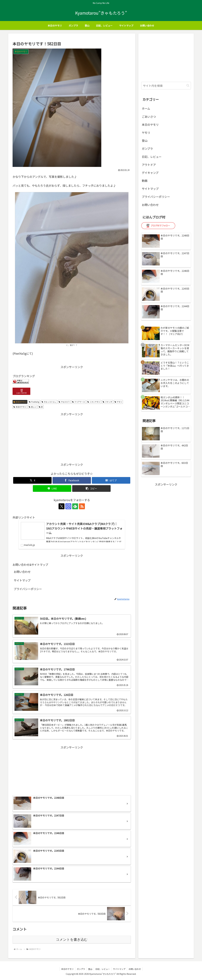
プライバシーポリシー (28, 589)
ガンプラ (147, 148)
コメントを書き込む (72, 939)
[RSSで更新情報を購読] (82, 506)
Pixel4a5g (35, 402)
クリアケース (79, 402)
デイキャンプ (150, 173)
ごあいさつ (149, 117)
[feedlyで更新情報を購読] (75, 506)
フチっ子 (108, 402)
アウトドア (149, 165)
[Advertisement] (72, 437)
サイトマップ (22, 580)
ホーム (146, 108)
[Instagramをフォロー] (68, 506)
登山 (144, 140)
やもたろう (65, 402)
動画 (144, 181)
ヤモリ (119, 402)
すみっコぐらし (50, 402)
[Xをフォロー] (61, 506)
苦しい (33, 407)
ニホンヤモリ (95, 402)
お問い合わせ (22, 572)
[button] (91, 488)
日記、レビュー (151, 157)
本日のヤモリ (21, 402)
